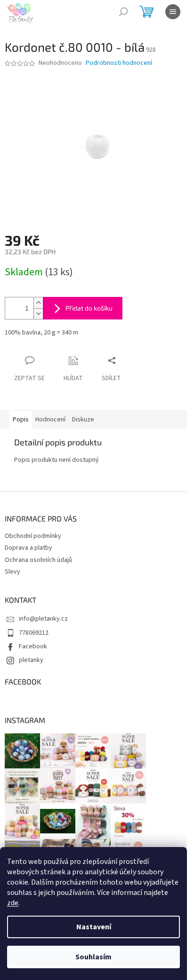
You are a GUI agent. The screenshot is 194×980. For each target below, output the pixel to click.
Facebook (33, 646)
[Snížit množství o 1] (38, 313)
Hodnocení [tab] (50, 419)
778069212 (33, 633)
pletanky (31, 660)
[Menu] (172, 11)
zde (12, 903)
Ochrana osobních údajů (38, 560)
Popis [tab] (21, 419)
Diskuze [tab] (83, 419)
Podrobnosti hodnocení (119, 63)
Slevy (12, 571)
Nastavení (93, 927)
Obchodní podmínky (33, 536)
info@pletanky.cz (43, 618)
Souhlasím (93, 957)
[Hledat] (123, 11)
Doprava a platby (28, 547)
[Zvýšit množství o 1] (38, 302)
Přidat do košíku (89, 308)
